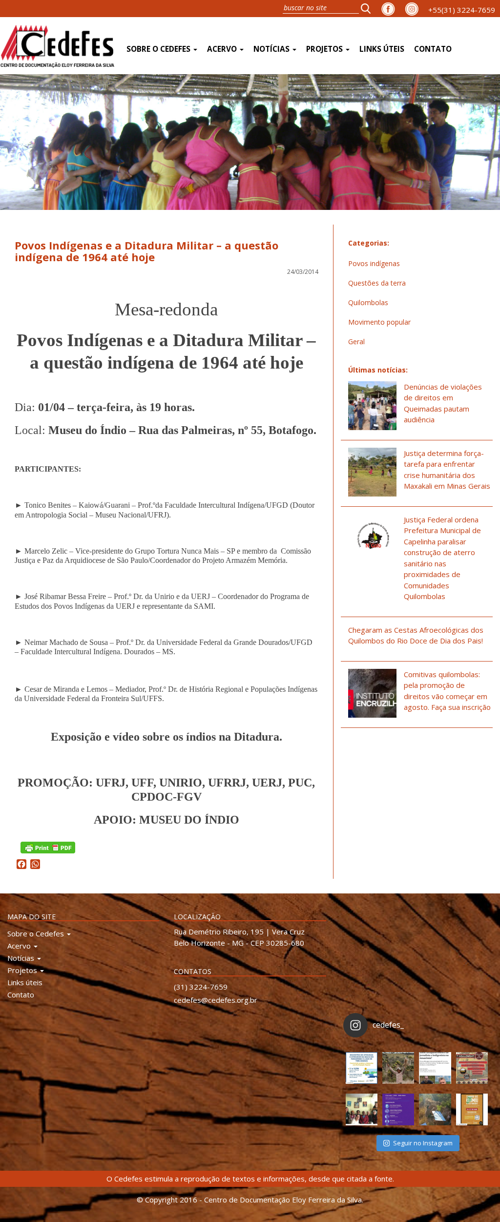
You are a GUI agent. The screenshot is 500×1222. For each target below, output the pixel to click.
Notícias (272, 49)
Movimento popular (379, 322)
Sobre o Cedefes (159, 49)
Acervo (223, 49)
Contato (433, 49)
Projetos (325, 49)
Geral (356, 341)
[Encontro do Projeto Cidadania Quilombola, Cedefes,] (361, 1109)
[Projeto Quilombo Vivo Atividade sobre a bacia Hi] (435, 1109)
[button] (368, 8)
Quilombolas (368, 302)
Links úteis (381, 49)
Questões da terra (377, 283)
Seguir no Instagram (423, 1143)
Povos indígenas (374, 263)
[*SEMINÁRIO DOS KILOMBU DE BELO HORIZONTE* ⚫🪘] (472, 1109)
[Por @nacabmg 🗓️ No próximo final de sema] (361, 1068)
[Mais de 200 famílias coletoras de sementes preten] (398, 1068)
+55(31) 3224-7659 (461, 10)
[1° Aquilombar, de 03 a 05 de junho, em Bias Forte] (472, 1068)
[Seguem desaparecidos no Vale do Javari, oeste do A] (435, 1068)
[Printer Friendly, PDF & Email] (48, 846)
